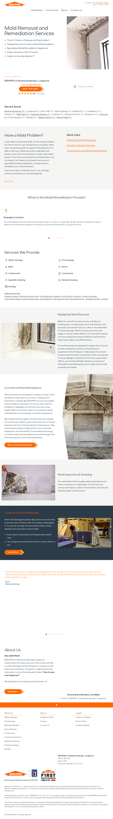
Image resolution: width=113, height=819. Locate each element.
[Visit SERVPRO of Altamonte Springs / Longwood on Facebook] (56, 705)
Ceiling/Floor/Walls (12, 299)
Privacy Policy (81, 721)
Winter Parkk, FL (64, 117)
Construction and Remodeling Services (87, 150)
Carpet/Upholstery (89, 296)
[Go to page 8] (64, 634)
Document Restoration (30, 299)
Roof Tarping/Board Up (74, 299)
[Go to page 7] (64, 238)
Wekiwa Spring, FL (47, 117)
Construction (9, 733)
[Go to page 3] (54, 238)
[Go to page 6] (61, 238)
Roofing (7, 749)
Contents (104, 299)
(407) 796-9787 (101, 4)
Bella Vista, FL (23, 114)
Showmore (9, 181)
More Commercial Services (20, 445)
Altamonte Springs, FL (14, 111)
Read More (13, 691)
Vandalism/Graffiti (92, 299)
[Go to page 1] (49, 238)
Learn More (13, 552)
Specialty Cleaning (12, 741)
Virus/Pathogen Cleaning (50, 296)
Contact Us (76, 10)
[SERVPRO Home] (14, 4)
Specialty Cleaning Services (81, 145)
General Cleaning (11, 745)
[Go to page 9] (66, 634)
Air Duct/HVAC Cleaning (71, 296)
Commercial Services (12, 737)
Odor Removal (58, 299)
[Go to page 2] (51, 238)
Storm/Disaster (10, 729)
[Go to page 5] (59, 238)
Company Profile (47, 717)
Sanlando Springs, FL (40, 114)
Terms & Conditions (83, 717)
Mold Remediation (11, 725)
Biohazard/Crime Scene (29, 296)
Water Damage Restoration (81, 140)
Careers (43, 721)
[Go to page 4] (56, 238)
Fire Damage (9, 721)
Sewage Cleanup (11, 296)
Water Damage (10, 717)
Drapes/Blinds (46, 299)
